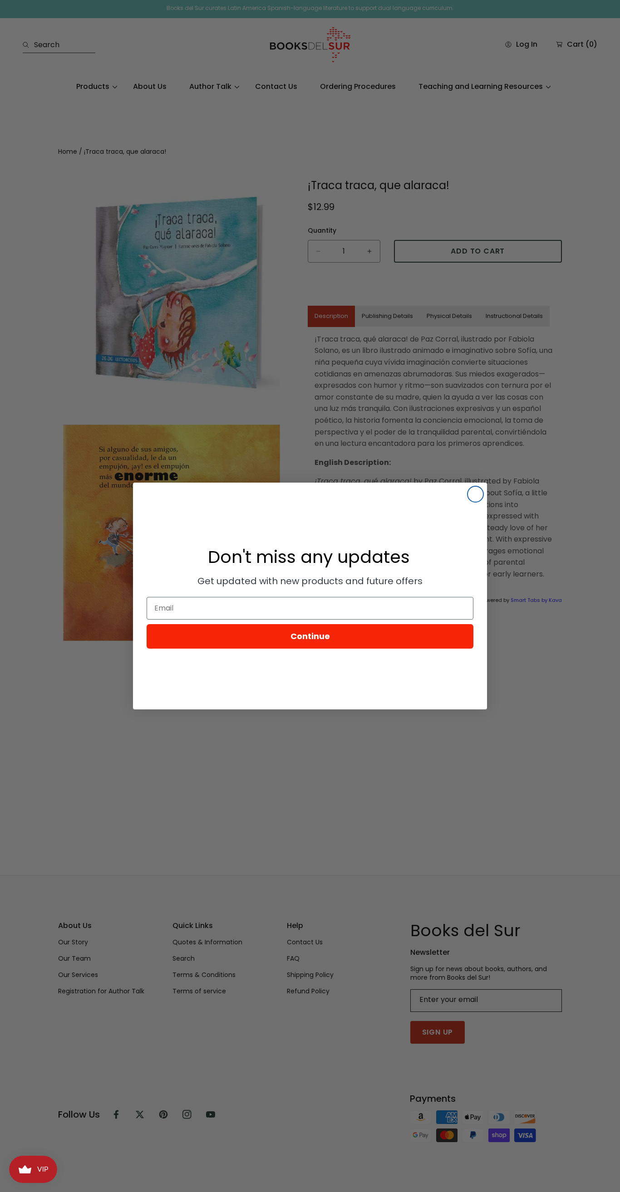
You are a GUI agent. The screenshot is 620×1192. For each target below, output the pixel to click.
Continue (310, 636)
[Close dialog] (475, 494)
